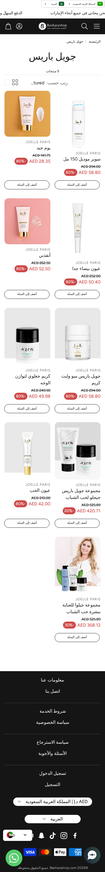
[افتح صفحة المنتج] (78, 119)
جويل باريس (75, 41)
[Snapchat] (41, 835)
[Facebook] (75, 835)
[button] (97, 26)
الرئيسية (95, 41)
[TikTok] (52, 835)
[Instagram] (63, 835)
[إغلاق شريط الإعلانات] (5, 12)
